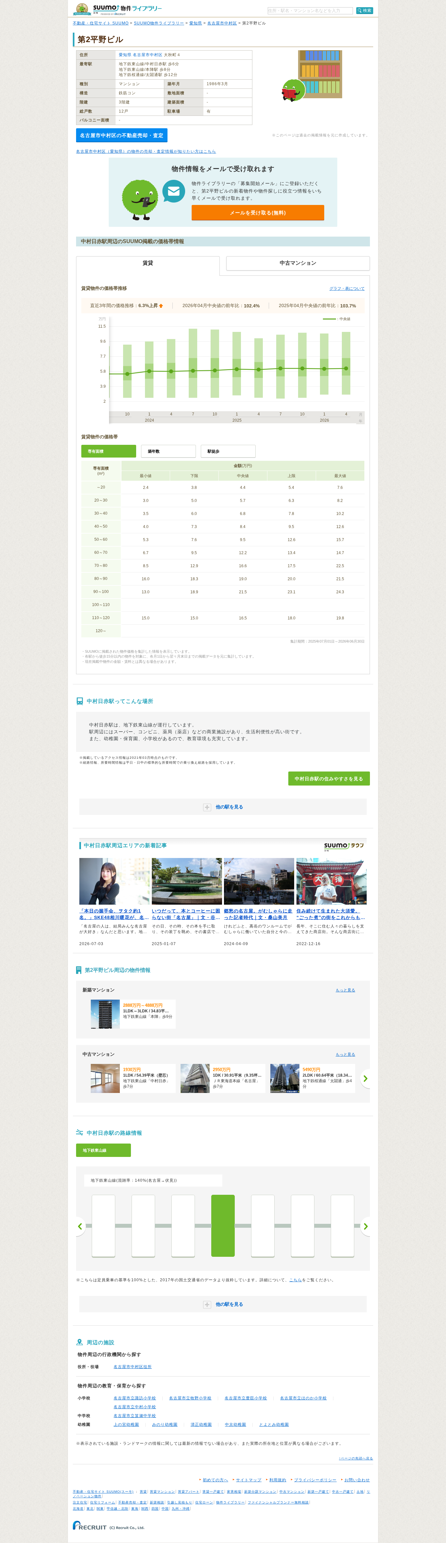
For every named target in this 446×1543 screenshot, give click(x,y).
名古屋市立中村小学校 (135, 1407)
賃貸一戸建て (213, 1491)
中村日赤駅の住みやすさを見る (329, 778)
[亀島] (302, 1225)
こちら (295, 1280)
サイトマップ (249, 1480)
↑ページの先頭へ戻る (356, 1458)
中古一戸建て (343, 1491)
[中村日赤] (223, 1225)
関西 (145, 1508)
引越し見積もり (179, 1502)
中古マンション (292, 1491)
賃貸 (143, 1491)
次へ (365, 1226)
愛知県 (195, 23)
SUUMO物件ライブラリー (159, 23)
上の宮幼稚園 (126, 1424)
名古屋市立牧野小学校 (190, 1398)
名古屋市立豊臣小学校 (246, 1398)
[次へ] (365, 1078)
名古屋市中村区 (222, 23)
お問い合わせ (357, 1480)
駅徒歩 (213, 451)
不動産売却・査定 (132, 1502)
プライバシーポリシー (315, 1480)
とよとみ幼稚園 (274, 1424)
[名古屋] (342, 1225)
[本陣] (262, 1225)
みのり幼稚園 (165, 1424)
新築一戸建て (318, 1491)
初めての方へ (215, 1480)
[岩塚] (143, 1225)
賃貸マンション (162, 1491)
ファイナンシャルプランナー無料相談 (278, 1502)
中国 (165, 1508)
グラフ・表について (347, 288)
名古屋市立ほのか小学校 (303, 1398)
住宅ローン (204, 1502)
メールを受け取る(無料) (258, 212)
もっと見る (345, 990)
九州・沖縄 (181, 1508)
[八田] (103, 1225)
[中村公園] (183, 1225)
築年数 (154, 451)
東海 (134, 1508)
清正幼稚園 (201, 1424)
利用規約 (277, 1480)
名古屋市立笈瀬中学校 (135, 1415)
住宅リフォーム (102, 1502)
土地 (360, 1491)
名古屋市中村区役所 (133, 1366)
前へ (81, 1226)
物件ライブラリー (230, 1502)
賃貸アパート (188, 1491)
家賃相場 (234, 1491)
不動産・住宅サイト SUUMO (101, 23)
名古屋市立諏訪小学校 (135, 1398)
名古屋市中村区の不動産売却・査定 (122, 135)
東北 (90, 1508)
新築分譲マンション (260, 1491)
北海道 (78, 1508)
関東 (100, 1508)
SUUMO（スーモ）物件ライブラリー (117, 9)
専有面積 (96, 451)
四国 (155, 1508)
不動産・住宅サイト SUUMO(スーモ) (103, 1491)
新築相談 (157, 1502)
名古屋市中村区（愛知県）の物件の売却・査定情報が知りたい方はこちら (146, 151)
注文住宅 (80, 1502)
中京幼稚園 (235, 1424)
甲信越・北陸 (117, 1508)
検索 (367, 10)
